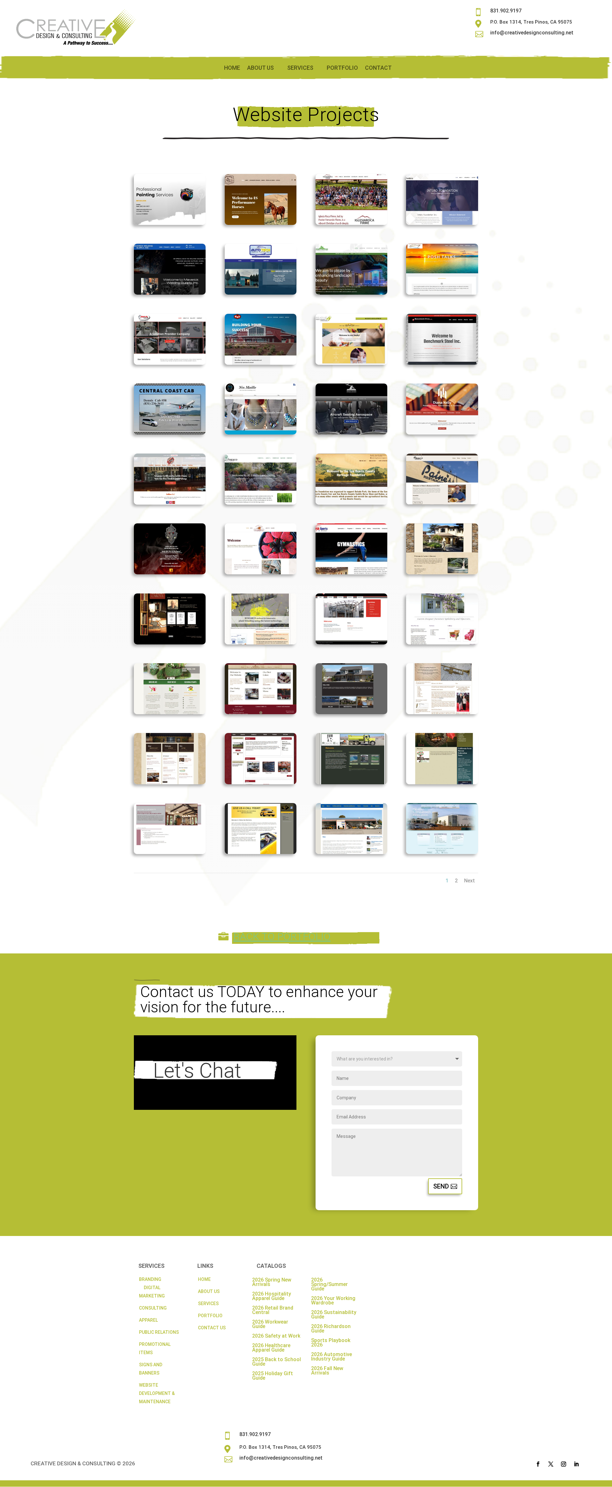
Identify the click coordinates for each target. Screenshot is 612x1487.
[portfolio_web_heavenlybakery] (260, 572)
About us (260, 68)
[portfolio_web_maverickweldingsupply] (170, 293)
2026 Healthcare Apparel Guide (271, 1348)
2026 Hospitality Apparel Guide (271, 1296)
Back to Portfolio (282, 936)
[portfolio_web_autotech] (260, 293)
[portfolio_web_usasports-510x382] (351, 572)
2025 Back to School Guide (276, 1362)
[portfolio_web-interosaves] (442, 223)
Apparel (148, 1320)
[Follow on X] (551, 1464)
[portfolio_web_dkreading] (442, 432)
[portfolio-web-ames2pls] (351, 293)
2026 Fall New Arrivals (327, 1371)
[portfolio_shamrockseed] (260, 642)
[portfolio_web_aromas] (170, 502)
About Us (209, 1291)
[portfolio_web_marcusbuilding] (260, 363)
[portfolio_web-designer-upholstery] (442, 642)
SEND (441, 1186)
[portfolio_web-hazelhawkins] (442, 852)
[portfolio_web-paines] (170, 782)
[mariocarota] (170, 642)
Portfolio (342, 68)
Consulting (153, 1308)
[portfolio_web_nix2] (260, 432)
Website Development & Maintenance (157, 1393)
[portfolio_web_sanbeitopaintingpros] (170, 223)
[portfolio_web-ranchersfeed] (260, 782)
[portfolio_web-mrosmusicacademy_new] (442, 712)
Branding (150, 1279)
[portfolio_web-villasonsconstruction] (170, 852)
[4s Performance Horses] (260, 223)
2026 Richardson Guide (331, 1329)
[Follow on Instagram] (563, 1464)
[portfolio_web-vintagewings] (351, 852)
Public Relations (159, 1332)
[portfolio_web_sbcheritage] (351, 502)
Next (469, 881)
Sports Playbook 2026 (330, 1343)
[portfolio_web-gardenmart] (170, 712)
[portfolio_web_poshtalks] (442, 293)
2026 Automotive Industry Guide (331, 1357)
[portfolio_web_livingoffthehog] (170, 572)
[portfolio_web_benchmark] (442, 363)
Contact (378, 68)
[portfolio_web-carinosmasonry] (442, 572)
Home (232, 68)
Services (300, 68)
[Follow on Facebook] (538, 1464)
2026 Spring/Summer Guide (329, 1285)
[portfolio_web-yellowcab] (260, 852)
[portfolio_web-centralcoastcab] (170, 432)
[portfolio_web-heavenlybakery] (260, 712)
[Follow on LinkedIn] (576, 1464)
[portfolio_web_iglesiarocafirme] (351, 223)
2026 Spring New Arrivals (271, 1282)
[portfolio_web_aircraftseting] (351, 432)
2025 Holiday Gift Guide (272, 1376)
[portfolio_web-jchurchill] (351, 712)
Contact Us (212, 1327)
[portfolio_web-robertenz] (351, 782)
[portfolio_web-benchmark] (351, 642)
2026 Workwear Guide (270, 1324)
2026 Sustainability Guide (333, 1315)
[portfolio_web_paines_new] (442, 502)
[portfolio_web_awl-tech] (170, 363)
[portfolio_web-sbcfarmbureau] (442, 782)
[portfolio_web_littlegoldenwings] (351, 363)
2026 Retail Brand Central (272, 1310)
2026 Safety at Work (276, 1336)
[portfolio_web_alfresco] (260, 502)
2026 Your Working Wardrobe (333, 1301)
